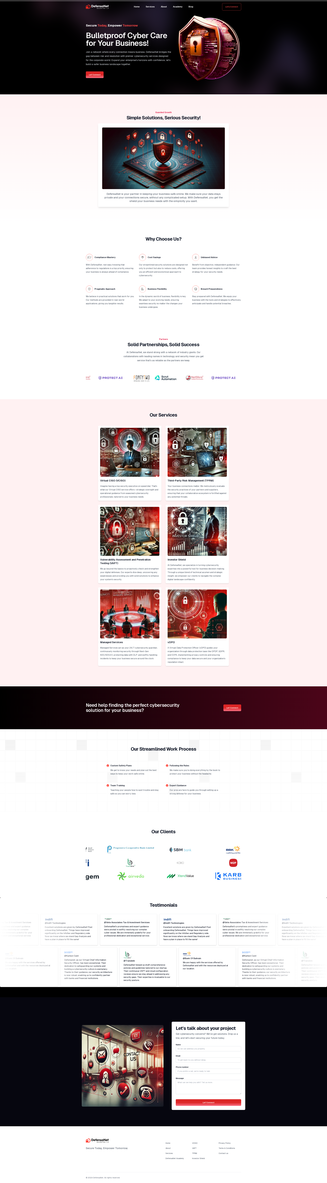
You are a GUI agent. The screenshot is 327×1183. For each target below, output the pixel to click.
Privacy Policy (225, 1143)
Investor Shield (198, 1158)
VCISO (194, 1143)
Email (178, 1056)
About (164, 6)
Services (150, 6)
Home (137, 6)
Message (180, 1078)
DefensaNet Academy (175, 1158)
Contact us (223, 1153)
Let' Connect (95, 75)
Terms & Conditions (227, 1148)
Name (178, 1045)
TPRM (194, 1153)
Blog (191, 6)
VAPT (194, 1148)
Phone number (182, 1067)
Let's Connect (231, 7)
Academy (177, 6)
